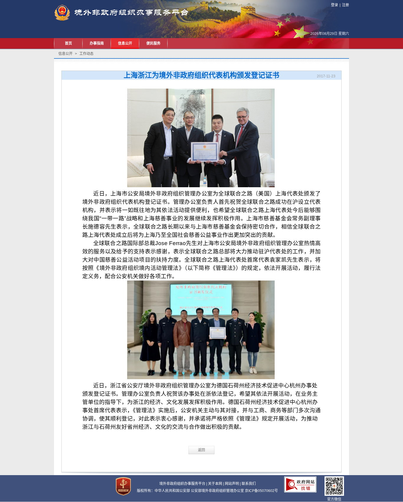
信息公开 (125, 43)
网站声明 (232, 484)
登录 (334, 5)
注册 (345, 5)
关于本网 (215, 484)
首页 (68, 43)
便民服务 (153, 43)
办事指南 (97, 43)
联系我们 (249, 484)
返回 (201, 450)
